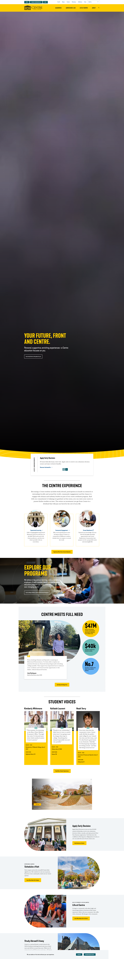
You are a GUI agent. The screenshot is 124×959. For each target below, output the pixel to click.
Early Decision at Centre (79, 843)
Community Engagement (61, 530)
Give (85, 2)
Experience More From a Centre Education (62, 551)
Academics (58, 8)
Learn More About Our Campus (33, 880)
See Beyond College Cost (62, 684)
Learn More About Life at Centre (81, 918)
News (63, 2)
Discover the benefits (45, 467)
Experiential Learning (35, 530)
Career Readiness (87, 530)
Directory (74, 2)
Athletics (80, 2)
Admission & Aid (70, 8)
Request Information (35, 2)
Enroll (58, 2)
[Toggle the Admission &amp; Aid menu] (71, 9)
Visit (45, 2)
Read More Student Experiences (62, 771)
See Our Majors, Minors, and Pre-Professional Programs (37, 592)
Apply (27, 2)
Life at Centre (84, 8)
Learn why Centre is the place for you (33, 356)
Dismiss (79, 954)
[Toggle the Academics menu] (58, 9)
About (94, 8)
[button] (99, 8)
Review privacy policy (89, 954)
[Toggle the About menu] (94, 9)
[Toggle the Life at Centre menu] (84, 9)
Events (68, 2)
